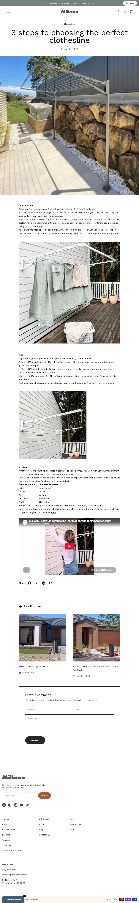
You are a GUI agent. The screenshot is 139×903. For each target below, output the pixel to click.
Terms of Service (87, 700)
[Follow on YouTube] (21, 805)
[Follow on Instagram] (10, 805)
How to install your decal (33, 666)
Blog (41, 829)
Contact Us (44, 834)
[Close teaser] (24, 896)
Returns (6, 834)
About (42, 824)
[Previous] (46, 3)
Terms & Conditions (12, 850)
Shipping (6, 845)
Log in (71, 829)
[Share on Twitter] (36, 583)
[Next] (92, 3)
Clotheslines (69, 24)
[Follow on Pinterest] (16, 805)
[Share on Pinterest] (43, 583)
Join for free (74, 824)
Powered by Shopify (30, 899)
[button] (13, 899)
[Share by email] (50, 583)
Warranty (6, 840)
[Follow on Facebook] (4, 805)
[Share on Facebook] (29, 583)
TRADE (131, 3)
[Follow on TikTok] (27, 805)
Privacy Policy (72, 700)
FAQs (4, 824)
